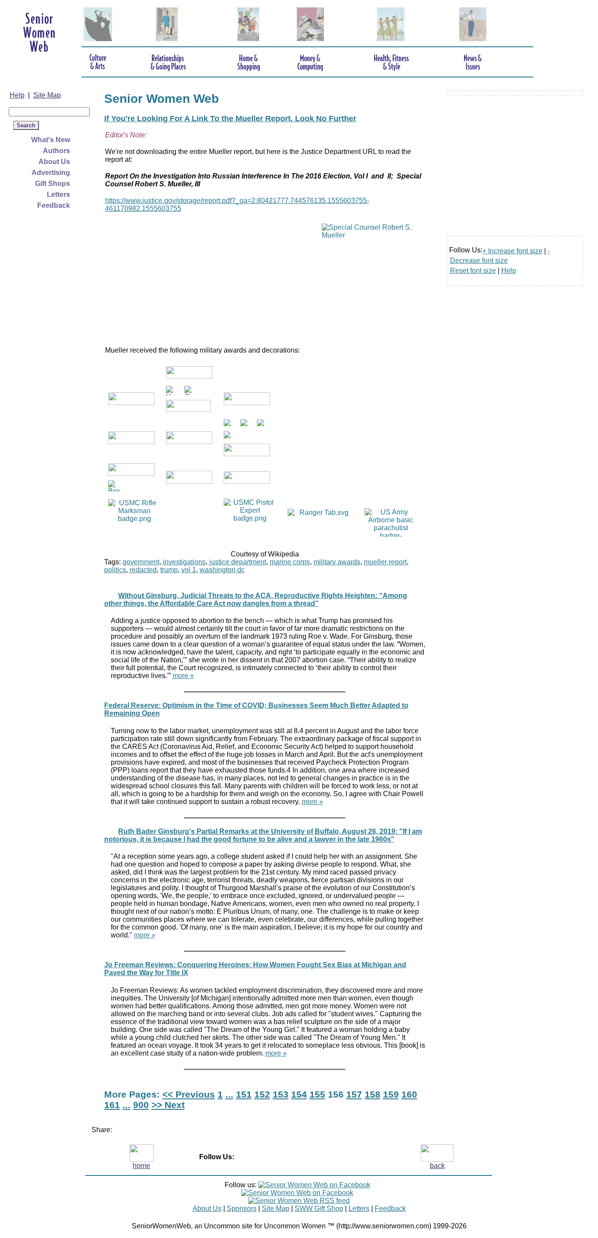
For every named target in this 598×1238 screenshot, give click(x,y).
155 (317, 1094)
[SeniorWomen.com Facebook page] (314, 1185)
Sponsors (242, 1208)
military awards (336, 562)
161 (112, 1105)
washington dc (222, 570)
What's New (50, 139)
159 (391, 1094)
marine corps (290, 562)
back (437, 1165)
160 (409, 1094)
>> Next (168, 1105)
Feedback (53, 205)
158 (372, 1094)
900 (141, 1105)
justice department (237, 562)
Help (17, 95)
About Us (54, 161)
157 (354, 1094)
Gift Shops (52, 183)
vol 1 (188, 570)
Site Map (47, 95)
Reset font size (473, 270)
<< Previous (188, 1094)
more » (183, 675)
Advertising (51, 172)
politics (115, 570)
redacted (143, 570)
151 (244, 1094)
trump (169, 570)
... (229, 1094)
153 (280, 1094)
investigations (184, 562)
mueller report (385, 562)
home (141, 1165)
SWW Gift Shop (319, 1208)
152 (262, 1094)
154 (299, 1094)
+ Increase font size (512, 251)
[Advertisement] (44, 342)
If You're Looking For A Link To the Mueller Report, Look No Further (230, 118)
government (141, 562)
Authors (56, 150)
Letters (58, 194)
